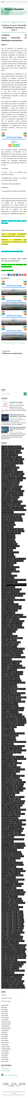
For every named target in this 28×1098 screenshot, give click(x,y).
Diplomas (4, 640)
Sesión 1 (3, 938)
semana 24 (15, 919)
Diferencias (19, 638)
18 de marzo (4, 448)
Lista (15, 765)
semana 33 (4, 926)
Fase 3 (21, 697)
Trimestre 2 (4, 981)
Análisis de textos (18, 471)
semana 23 (9, 919)
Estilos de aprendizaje (7, 678)
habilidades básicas (6, 722)
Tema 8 (11, 960)
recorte (21, 875)
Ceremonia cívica (6, 507)
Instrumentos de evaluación (9, 739)
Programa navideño (6, 854)
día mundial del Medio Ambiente (9, 635)
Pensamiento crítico (7, 818)
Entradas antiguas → (21, 343)
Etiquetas (22, 682)
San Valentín (5, 902)
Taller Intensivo (20, 951)
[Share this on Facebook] (9, 275)
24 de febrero (5, 450)
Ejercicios (18, 655)
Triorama (16, 981)
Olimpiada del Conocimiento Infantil (11, 807)
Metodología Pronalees (8, 790)
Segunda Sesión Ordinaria (8, 907)
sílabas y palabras (6, 945)
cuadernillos (5, 560)
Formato (4, 712)
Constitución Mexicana (7, 526)
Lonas (22, 775)
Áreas (3, 478)
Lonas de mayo (15, 777)
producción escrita (19, 843)
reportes (4, 892)
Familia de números (6, 697)
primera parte (21, 835)
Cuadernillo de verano (7, 558)
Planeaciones (5, 826)
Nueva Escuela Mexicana (8, 801)
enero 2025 (4, 1044)
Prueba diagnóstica (18, 868)
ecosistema (21, 648)
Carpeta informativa (17, 501)
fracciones (4, 716)
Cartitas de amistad (6, 505)
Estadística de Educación (13, 676)
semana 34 (9, 926)
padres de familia (6, 813)
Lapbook (19, 752)
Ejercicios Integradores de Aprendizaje (11, 661)
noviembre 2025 (6, 1024)
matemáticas (22, 782)
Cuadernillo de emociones (8, 539)
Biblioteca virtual (16, 488)
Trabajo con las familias (8, 972)
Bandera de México (17, 480)
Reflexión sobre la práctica (8, 877)
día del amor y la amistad (16, 623)
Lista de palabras (16, 767)
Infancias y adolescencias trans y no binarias (13, 733)
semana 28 (15, 921)
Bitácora (4, 493)
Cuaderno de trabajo (20, 579)
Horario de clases (21, 722)
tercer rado (23, 962)
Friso (13, 716)
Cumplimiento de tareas (7, 599)
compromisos (12, 516)
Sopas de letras (17, 947)
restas (8, 892)
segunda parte (14, 904)
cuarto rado (5, 591)
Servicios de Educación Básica (15, 936)
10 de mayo (4, 446)
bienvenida (11, 490)
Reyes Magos (5, 896)
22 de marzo (20, 448)
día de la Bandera (18, 614)
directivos (14, 640)
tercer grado (15, 962)
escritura (4, 674)
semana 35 (15, 926)
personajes (23, 820)
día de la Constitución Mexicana (10, 616)
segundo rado (5, 909)
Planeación (19, 822)
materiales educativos (7, 786)
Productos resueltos (20, 845)
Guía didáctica (5, 720)
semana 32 (20, 924)
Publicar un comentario (21, 32)
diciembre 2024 (5, 1046)
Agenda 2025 (10, 461)
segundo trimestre (14, 909)
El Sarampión (5, 667)
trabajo (22, 970)
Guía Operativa (13, 720)
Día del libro (5, 625)
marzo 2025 (4, 1040)
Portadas (21, 828)
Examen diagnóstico (20, 688)
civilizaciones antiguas (8, 514)
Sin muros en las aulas (17, 945)
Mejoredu (4, 788)
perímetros (15, 818)
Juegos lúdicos (20, 746)
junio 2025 (4, 1034)
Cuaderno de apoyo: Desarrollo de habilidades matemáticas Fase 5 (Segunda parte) (12, 306)
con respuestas (5, 520)
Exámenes (14, 691)
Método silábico (11, 788)
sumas (23, 947)
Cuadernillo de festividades (9, 541)
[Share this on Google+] (14, 275)
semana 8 (4, 932)
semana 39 (15, 928)
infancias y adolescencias (8, 731)
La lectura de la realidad (15, 748)
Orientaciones (22, 809)
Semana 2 (9, 917)
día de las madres (6, 621)
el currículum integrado (15, 665)
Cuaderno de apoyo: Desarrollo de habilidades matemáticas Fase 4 (14, 27)
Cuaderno (16, 571)
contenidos (20, 529)
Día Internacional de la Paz (17, 627)
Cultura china (5, 593)
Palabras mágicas (20, 813)
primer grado (5, 835)
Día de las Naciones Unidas (17, 621)
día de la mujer (22, 616)
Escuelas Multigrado (17, 674)
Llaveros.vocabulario (7, 773)
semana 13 (15, 913)
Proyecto (21, 856)
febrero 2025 (5, 1042)
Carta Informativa (16, 503)
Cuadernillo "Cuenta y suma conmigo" (11, 533)
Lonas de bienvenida (7, 777)
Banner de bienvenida (7, 486)
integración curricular (8, 741)
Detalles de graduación (7, 614)
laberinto (13, 752)
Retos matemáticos (15, 892)
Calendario (16, 497)
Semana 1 (15, 911)
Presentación (17, 832)
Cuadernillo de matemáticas (9, 548)
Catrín (13, 505)
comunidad (4, 518)
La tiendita (23, 750)
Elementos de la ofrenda (15, 667)
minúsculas (4, 792)
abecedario (4, 454)
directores (17, 642)
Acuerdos (4, 461)
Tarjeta (4, 955)
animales (13, 476)
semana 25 (21, 919)
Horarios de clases (6, 727)
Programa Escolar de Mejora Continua (11, 852)
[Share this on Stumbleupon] (20, 275)
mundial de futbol (6, 794)
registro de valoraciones (8, 885)
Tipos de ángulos (6, 968)
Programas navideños (7, 856)
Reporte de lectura (18, 890)
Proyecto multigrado (7, 862)
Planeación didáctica (20, 824)
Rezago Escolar (5, 898)
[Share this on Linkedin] (17, 275)
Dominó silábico (6, 646)
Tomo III (17, 970)
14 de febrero (18, 446)
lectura (10, 758)
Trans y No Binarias (17, 977)
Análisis (15, 469)
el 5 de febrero (15, 663)
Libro (20, 763)
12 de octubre (10, 446)
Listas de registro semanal (8, 771)
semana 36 (21, 926)
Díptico (9, 640)
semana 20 (15, 917)
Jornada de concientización (9, 746)
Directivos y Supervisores (8, 642)
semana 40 (4, 930)
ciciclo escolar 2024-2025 (17, 507)
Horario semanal (20, 724)
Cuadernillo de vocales (20, 558)
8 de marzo (18, 452)
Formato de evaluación (12, 712)
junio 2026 (4, 1009)
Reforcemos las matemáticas (9, 879)
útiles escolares (6, 985)
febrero (19, 699)
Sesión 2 (8, 938)
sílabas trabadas (14, 943)
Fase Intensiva (12, 699)
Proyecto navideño (18, 862)
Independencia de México (8, 729)
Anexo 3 (8, 476)
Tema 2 (12, 957)
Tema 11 (3, 957)
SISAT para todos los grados (16, 402)
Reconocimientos (6, 875)
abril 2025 (4, 1038)
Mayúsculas (20, 786)
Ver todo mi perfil (5, 1070)
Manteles (4, 782)
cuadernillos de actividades (16, 560)
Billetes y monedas (19, 490)
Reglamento (18, 885)
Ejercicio (12, 655)
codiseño (22, 514)
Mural (13, 794)
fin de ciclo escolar (13, 710)
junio (6, 748)
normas (12, 799)
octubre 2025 (5, 1026)
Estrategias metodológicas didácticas (11, 680)
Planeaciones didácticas (15, 826)
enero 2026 (4, 1019)
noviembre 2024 (6, 1048)
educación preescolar (7, 652)
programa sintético (17, 854)
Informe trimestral (6, 737)
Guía (24, 718)
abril (13, 457)
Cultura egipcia (13, 593)
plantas (4, 828)
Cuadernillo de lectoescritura (9, 543)
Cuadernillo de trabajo (8, 554)
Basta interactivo (17, 486)
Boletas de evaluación (17, 495)
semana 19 (4, 917)
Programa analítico (7, 847)
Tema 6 (3, 960)
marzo (16, 782)
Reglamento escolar (7, 888)
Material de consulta (7, 784)
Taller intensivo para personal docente (12, 953)
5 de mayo (18, 450)
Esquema (4, 676)
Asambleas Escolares (10, 478)
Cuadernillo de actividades (8, 537)
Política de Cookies (5, 1001)
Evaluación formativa (7, 686)
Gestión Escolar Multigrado (9, 718)
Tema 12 (7, 957)
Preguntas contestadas (8, 832)
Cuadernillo (21, 531)
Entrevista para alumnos (8, 672)
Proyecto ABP (5, 858)
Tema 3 (16, 957)
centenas (23, 505)
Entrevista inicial (12, 669)
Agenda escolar (14, 463)
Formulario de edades (16, 714)
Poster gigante (18, 830)
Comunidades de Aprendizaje (15, 518)
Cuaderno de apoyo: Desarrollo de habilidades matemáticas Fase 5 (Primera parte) (12, 336)
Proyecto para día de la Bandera (9, 864)
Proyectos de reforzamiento (9, 866)
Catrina (18, 505)
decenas (16, 599)
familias (14, 697)
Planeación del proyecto (8, 824)
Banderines (16, 482)
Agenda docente (6, 463)
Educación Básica (6, 650)
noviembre (17, 799)
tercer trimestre (6, 964)
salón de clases (19, 900)
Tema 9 (15, 960)
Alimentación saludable (8, 467)
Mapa (13, 782)
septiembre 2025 (6, 1028)
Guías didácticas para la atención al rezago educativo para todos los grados (18, 429)
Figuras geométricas (19, 708)
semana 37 (4, 928)
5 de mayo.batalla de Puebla (8, 452)
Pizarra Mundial (14, 9)
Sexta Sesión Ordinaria (16, 938)
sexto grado (5, 940)
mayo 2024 (4, 1055)
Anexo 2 (3, 476)
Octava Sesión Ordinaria (18, 803)
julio (3, 748)
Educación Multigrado (16, 650)
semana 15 (4, 915)
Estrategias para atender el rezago (10, 682)
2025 (9, 448)
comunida (18, 516)
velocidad (13, 985)
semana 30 (9, 924)
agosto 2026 (5, 1005)
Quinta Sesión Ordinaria (19, 871)
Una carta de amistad (7, 983)
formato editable (6, 714)
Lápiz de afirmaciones (7, 754)
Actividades (19, 457)
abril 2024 (4, 1057)
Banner (17, 484)
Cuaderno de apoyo (5, 22)
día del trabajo (5, 627)
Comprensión (5, 516)
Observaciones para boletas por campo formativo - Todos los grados (18, 415)
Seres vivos (4, 936)
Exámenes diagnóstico (7, 693)
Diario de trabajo (6, 638)
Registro (4, 881)
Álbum (3, 465)
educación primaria (18, 652)
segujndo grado (6, 904)
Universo (20, 983)
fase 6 (6, 699)
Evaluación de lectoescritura (9, 684)
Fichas (23, 701)
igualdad (14, 727)
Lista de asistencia (6, 767)
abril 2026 (4, 1013)
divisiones (10, 644)
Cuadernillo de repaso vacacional (10, 552)
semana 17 (15, 915)
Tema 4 (20, 957)
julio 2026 (4, 1007)
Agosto (21, 463)
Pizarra (13, 822)
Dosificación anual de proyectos (10, 648)
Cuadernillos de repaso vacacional (10, 567)
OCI (10, 803)
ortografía (17, 811)
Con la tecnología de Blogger (10, 1075)
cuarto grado (17, 589)
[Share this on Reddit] (25, 275)
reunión (23, 892)
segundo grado (19, 907)
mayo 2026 (4, 1011)
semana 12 (9, 913)
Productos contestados (8, 845)
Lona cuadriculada (6, 775)
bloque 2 (20, 493)
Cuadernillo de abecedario (8, 535)
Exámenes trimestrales (19, 693)
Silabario (17, 940)
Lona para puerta (16, 775)
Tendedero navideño (7, 962)
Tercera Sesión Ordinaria (17, 964)
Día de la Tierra (15, 619)
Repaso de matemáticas (7, 890)
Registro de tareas (18, 883)
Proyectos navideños (7, 868)
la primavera (17, 750)
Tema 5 (24, 957)
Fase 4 (14, 23)
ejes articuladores (6, 663)
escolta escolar (19, 672)
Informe (4, 735)
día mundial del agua (7, 633)
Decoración (22, 599)
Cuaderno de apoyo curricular (9, 575)
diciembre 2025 (5, 1021)
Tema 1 (20, 955)
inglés (13, 737)
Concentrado (13, 520)
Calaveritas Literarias (7, 497)
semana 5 (9, 930)
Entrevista (4, 669)
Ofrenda (20, 805)
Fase (18, 697)
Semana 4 (21, 928)
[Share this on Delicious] (22, 275)
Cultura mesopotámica (7, 595)
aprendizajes (19, 476)
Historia (14, 722)
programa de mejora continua (9, 849)
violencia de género (7, 987)
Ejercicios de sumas (6, 659)
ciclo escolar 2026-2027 (7, 512)
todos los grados (6, 970)
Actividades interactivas (8, 459)
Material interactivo (18, 784)
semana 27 (9, 921)
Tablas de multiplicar (20, 949)
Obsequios (22, 801)
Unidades (15, 983)
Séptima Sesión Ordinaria (14, 934)
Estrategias (17, 678)
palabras (13, 813)
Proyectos (20, 864)
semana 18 (20, 915)
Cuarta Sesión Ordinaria (8, 589)
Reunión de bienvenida (7, 894)
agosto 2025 (5, 1030)
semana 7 (20, 930)
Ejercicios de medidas (19, 657)
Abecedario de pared (13, 454)
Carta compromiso (6, 503)
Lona (14, 773)
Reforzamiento (20, 879)
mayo (15, 786)
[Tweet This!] (11, 275)
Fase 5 (3, 699)
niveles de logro (6, 799)
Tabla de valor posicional (8, 949)
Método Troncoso (20, 788)
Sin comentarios (19, 404)
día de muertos (5, 623)
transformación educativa (8, 979)
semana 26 (4, 921)
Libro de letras (5, 765)
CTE (16, 531)
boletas (9, 495)
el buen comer (5, 665)
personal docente (6, 822)
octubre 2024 (5, 1050)
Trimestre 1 (18, 979)
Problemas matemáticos (7, 841)
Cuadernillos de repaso (7, 565)
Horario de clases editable (8, 724)
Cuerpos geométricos (14, 591)
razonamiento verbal (14, 873)
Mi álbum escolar (18, 790)
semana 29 (21, 921)
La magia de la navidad (7, 750)
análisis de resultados (7, 471)
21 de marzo (14, 448)
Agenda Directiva (18, 461)
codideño (16, 514)
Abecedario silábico (6, 457)
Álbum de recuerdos (10, 465)
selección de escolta (7, 911)
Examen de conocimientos (8, 688)
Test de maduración (6, 966)
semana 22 (4, 919)
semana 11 (4, 913)
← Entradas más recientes (8, 343)
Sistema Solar (9, 947)
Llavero (18, 771)
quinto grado (5, 873)
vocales (23, 987)
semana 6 (15, 930)
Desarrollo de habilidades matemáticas (18, 22)
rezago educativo (13, 896)
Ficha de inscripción (7, 701)
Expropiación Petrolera (14, 695)
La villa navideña (6, 752)
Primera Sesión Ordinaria (8, 837)
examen (15, 686)
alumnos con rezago (7, 469)
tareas (24, 953)
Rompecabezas (5, 900)
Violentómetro (16, 987)
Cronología (11, 531)
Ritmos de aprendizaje (15, 898)
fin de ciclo (4, 710)
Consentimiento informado (8, 524)
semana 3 (4, 924)
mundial (17, 792)
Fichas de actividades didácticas (10, 703)
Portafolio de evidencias (8, 830)
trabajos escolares (7, 977)
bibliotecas (4, 490)
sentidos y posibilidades (18, 932)
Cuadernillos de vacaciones (9, 569)
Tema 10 (24, 955)
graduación (20, 718)
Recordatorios (14, 875)
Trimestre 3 (11, 981)
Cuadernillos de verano (8, 571)
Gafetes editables (19, 716)
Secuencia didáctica (20, 902)
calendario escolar (6, 499)
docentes (15, 644)
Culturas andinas (18, 595)
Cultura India (21, 593)
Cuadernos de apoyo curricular (9, 582)
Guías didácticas (22, 720)
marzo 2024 (4, 1059)
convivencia (5, 531)
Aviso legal (3, 995)
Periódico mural (6, 820)
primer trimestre (13, 835)
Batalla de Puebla (6, 488)
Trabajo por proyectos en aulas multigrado (13, 974)
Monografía (11, 792)
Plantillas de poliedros (12, 828)
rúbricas (12, 900)
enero (23, 667)
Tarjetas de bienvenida (12, 955)
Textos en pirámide (17, 966)
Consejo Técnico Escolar (8, 522)
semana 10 (20, 911)
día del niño (12, 625)
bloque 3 (4, 495)
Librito (16, 763)
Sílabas (22, 940)
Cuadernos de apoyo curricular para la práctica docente (14, 585)
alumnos (17, 467)
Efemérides (4, 655)
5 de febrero (12, 450)
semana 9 (9, 932)
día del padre (18, 625)
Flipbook (21, 710)
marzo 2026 (4, 1015)
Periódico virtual (14, 820)
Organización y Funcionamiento (10, 809)
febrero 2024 (4, 1061)
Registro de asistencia (12, 881)
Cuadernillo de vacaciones (8, 556)
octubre (4, 805)
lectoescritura (20, 756)
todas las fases (15, 968)
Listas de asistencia (20, 769)
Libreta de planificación (8, 763)
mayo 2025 (4, 1036)
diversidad (4, 644)
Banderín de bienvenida (7, 482)
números (16, 801)
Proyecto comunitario (14, 858)
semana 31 (15, 924)
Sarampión (11, 902)
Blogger (14, 1093)
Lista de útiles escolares (8, 769)
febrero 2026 (5, 1017)
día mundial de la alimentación (9, 629)
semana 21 (20, 917)
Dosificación (13, 646)
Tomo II (13, 970)
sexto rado (11, 940)
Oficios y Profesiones (12, 805)
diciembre (13, 638)
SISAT (25, 945)
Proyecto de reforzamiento (8, 860)
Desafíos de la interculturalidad (10, 604)
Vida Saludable (20, 985)
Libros (11, 765)
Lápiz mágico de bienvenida (8, 756)
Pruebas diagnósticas (7, 871)
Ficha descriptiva (16, 701)
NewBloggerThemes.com (18, 1094)
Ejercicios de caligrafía (8, 657)
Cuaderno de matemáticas (8, 579)
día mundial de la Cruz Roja (8, 631)
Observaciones (5, 803)
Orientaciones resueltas (8, 811)
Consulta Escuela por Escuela (9, 529)
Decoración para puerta (7, 602)
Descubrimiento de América (8, 612)
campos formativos (6, 501)
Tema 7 (7, 960)
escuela (9, 674)
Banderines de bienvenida (8, 484)
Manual (9, 782)
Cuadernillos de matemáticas (9, 562)
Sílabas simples (5, 943)
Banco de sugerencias (7, 480)
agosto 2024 (5, 1053)
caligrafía (14, 499)
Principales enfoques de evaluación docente (13, 839)
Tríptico (22, 981)
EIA (8, 655)
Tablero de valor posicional (9, 951)
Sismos (3, 947)
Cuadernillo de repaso (7, 550)
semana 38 (9, 928)
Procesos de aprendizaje (8, 843)
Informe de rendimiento (12, 735)
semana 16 (9, 915)
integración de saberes (20, 741)
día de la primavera (6, 619)
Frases (9, 716)
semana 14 (20, 913)
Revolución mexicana (18, 894)
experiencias (5, 695)
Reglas (14, 888)
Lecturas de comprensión (19, 758)
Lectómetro (5, 758)
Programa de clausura (18, 847)
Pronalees (15, 856)
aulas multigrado (21, 478)
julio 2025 (4, 1032)
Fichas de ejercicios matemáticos (10, 705)
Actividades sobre (19, 459)
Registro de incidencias (7, 883)
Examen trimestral (6, 691)
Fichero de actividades (7, 708)
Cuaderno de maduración (8, 577)
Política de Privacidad (6, 998)
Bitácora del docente (12, 493)
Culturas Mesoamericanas (8, 597)
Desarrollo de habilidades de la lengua (11, 606)
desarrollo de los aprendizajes (9, 610)
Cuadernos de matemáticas (8, 587)
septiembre (4, 934)
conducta (20, 520)
